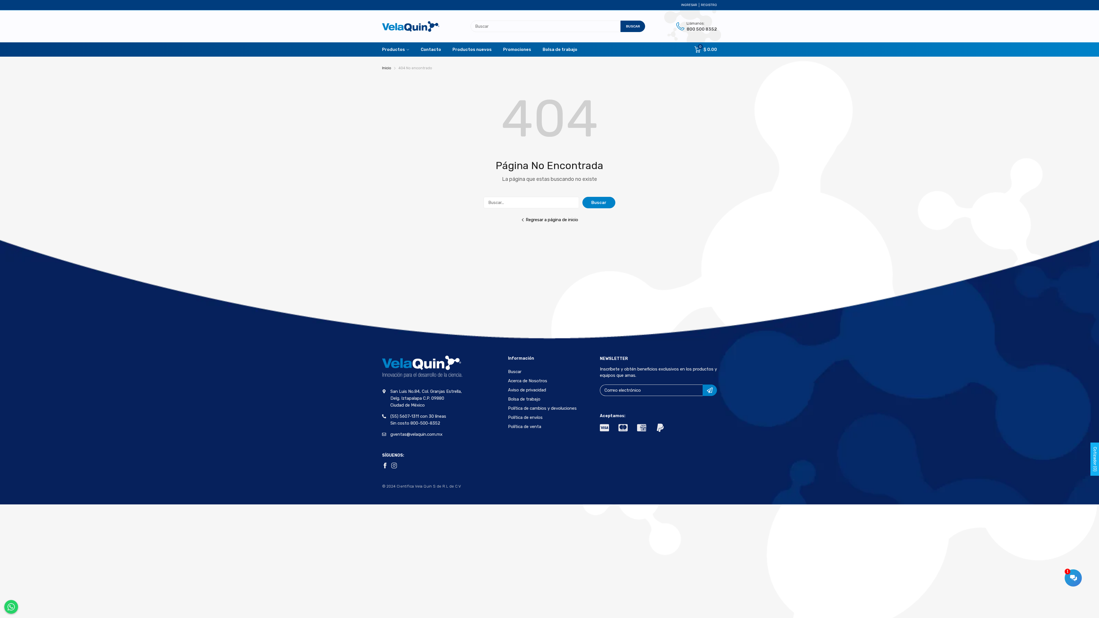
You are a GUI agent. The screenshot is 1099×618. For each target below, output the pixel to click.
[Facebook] (385, 465)
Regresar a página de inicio (552, 219)
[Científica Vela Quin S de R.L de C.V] (410, 26)
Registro (709, 5)
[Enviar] (710, 390)
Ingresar (689, 5)
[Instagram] (394, 465)
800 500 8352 (702, 29)
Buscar (598, 202)
